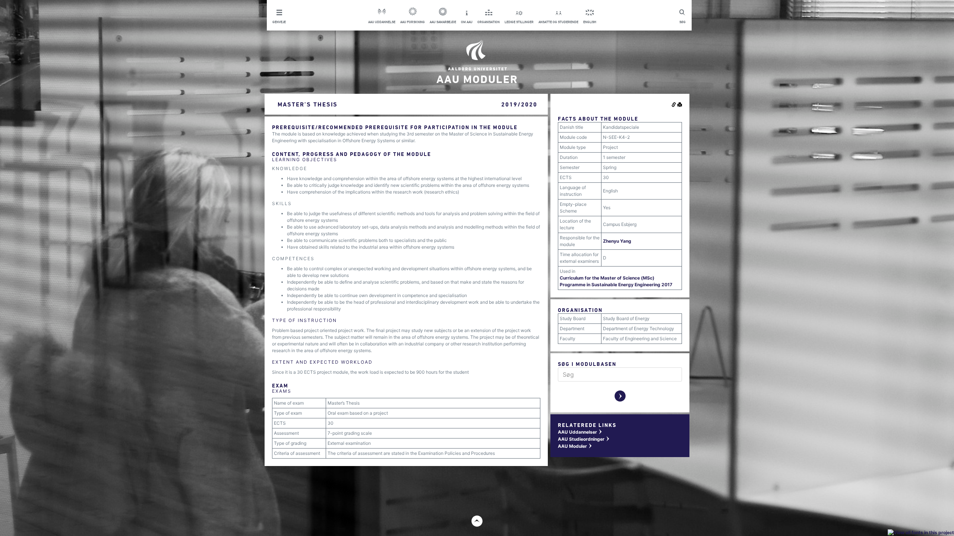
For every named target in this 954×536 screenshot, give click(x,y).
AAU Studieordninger (584, 439)
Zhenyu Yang (617, 241)
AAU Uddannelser (580, 432)
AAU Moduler (575, 446)
